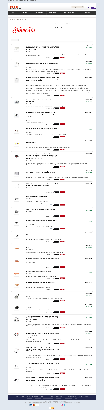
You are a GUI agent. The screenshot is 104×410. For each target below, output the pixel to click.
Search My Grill (44, 396)
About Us (29, 396)
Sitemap (87, 396)
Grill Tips (80, 396)
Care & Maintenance (69, 12)
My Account (65, 2)
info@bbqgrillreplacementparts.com (87, 3)
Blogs (76, 398)
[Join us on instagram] (62, 405)
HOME (13, 12)
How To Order (58, 398)
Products (22, 396)
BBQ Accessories (39, 12)
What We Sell (38, 398)
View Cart (71, 2)
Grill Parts (24, 12)
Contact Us (87, 12)
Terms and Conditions (72, 396)
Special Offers (52, 12)
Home (17, 396)
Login (76, 2)
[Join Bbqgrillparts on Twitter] (64, 405)
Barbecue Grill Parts (68, 398)
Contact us (36, 396)
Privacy (51, 396)
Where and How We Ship (48, 398)
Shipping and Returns (60, 396)
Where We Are (29, 398)
